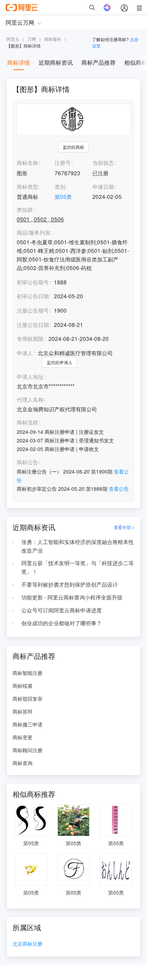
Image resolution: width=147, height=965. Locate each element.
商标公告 (27, 462)
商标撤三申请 (27, 724)
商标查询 (22, 762)
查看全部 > (124, 527)
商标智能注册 (27, 672)
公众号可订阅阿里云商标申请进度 (61, 610)
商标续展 (22, 685)
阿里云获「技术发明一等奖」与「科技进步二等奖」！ (77, 567)
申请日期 (103, 186)
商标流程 (27, 422)
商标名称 (27, 162)
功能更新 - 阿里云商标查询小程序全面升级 (71, 597)
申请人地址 (30, 376)
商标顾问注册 (27, 750)
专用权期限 (30, 338)
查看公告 (119, 488)
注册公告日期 (33, 324)
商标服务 (52, 39)
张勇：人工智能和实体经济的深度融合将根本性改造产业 (77, 546)
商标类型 (27, 186)
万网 (31, 39)
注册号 (63, 162)
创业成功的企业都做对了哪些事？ (61, 623)
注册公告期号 (33, 310)
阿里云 (12, 39)
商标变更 (22, 737)
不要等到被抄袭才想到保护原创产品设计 (69, 584)
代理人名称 (30, 399)
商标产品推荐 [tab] (98, 62)
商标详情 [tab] (18, 62)
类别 (60, 186)
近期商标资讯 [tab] (56, 62)
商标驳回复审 (27, 698)
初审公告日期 (33, 296)
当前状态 (103, 162)
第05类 (63, 196)
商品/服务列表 (33, 232)
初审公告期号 (33, 282)
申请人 (25, 353)
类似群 (25, 209)
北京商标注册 (27, 944)
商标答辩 (22, 711)
